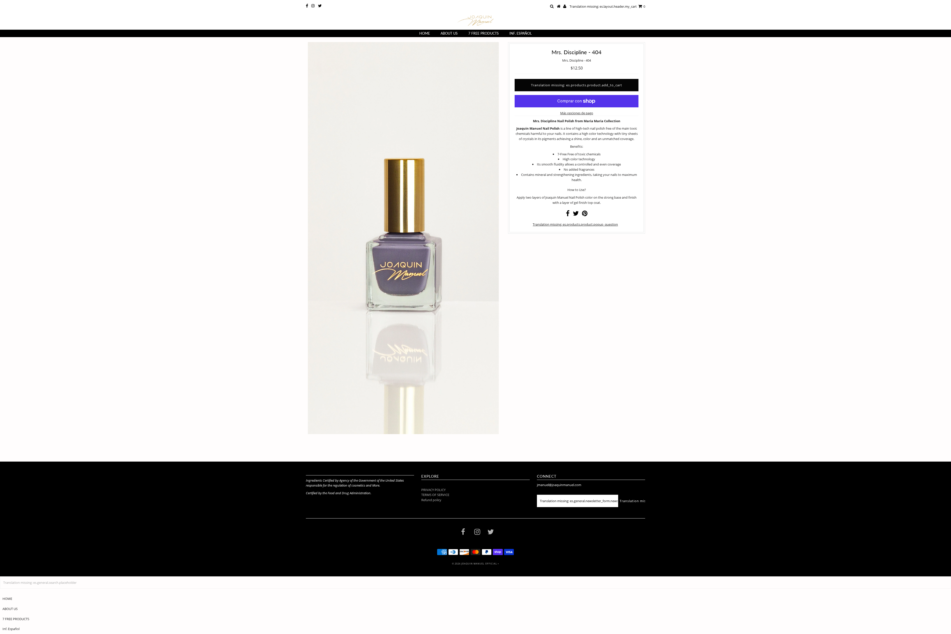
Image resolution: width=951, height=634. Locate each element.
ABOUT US (449, 33)
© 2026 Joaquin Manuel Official (475, 563)
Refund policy (431, 500)
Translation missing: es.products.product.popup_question (575, 224)
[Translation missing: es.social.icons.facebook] (568, 214)
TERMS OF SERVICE (435, 495)
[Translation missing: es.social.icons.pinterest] (584, 214)
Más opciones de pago (576, 113)
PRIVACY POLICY (433, 490)
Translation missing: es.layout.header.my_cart (607, 6)
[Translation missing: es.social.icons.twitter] (576, 214)
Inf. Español (520, 33)
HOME (424, 33)
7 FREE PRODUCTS (483, 33)
